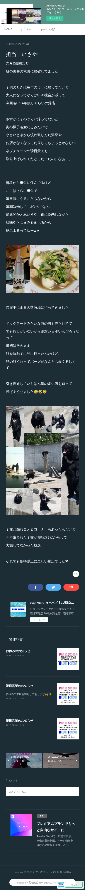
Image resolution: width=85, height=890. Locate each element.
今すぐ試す (54, 18)
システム (26, 29)
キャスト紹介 (48, 29)
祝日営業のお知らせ (19, 685)
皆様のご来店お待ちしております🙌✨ (29, 694)
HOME (8, 29)
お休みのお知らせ (18, 651)
